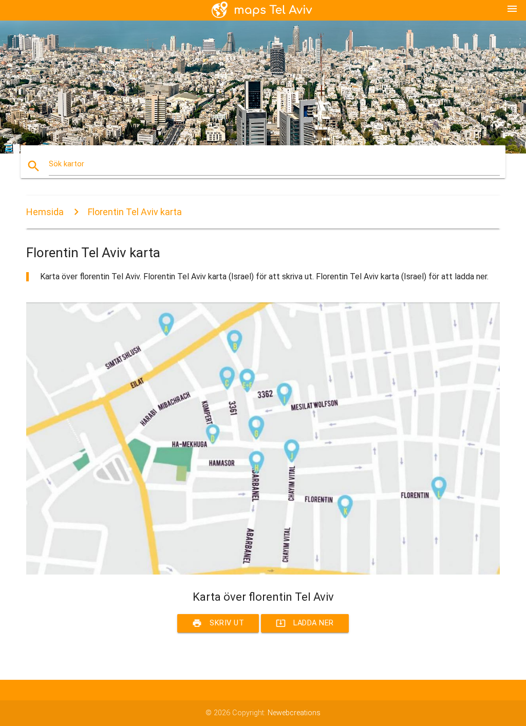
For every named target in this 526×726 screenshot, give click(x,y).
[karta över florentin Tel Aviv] (263, 572)
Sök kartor (66, 164)
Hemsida (45, 211)
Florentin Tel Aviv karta (135, 211)
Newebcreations (294, 713)
